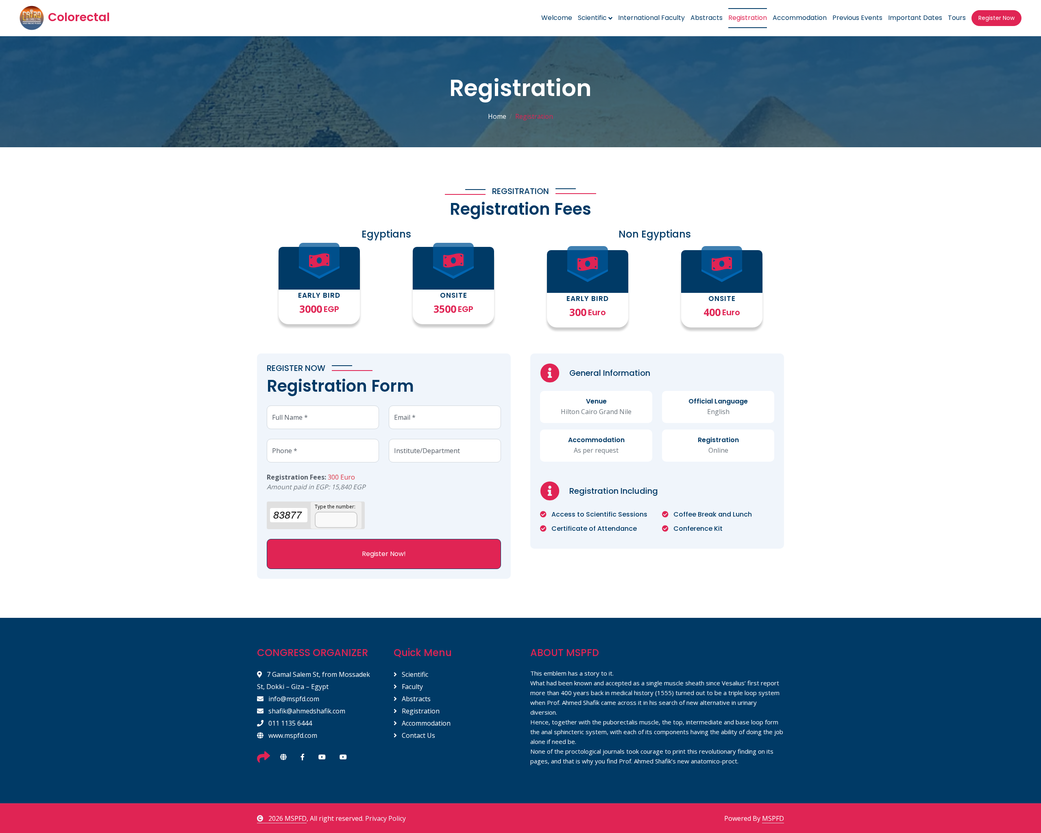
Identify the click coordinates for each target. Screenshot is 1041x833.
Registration (747, 17)
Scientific (414, 674)
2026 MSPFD (287, 818)
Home (497, 116)
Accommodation (800, 17)
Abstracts (706, 17)
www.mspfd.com (292, 735)
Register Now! (384, 553)
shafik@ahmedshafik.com (306, 711)
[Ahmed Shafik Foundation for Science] (283, 757)
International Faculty (651, 17)
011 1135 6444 (289, 723)
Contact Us (417, 735)
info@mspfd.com (293, 698)
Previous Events (857, 17)
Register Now (996, 18)
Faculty (411, 686)
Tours (957, 17)
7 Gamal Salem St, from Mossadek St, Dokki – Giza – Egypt (313, 680)
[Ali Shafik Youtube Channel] (343, 757)
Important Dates (915, 17)
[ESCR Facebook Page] (302, 757)
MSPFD (773, 818)
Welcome (556, 17)
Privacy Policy (385, 818)
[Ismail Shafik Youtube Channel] (322, 757)
